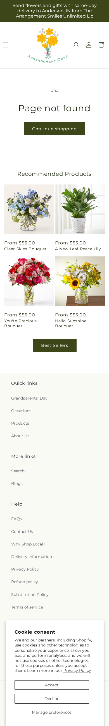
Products (20, 423)
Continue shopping (54, 128)
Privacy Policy (77, 670)
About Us (20, 435)
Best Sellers (54, 345)
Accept (52, 684)
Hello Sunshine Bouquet (70, 323)
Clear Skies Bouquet (25, 248)
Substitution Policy (30, 594)
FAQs (16, 518)
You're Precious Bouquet (20, 323)
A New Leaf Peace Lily (78, 248)
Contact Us (22, 531)
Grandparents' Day (29, 398)
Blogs (17, 483)
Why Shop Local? (28, 544)
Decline (51, 698)
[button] (76, 45)
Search (18, 470)
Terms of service (27, 607)
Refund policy (24, 581)
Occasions (21, 410)
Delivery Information (31, 556)
